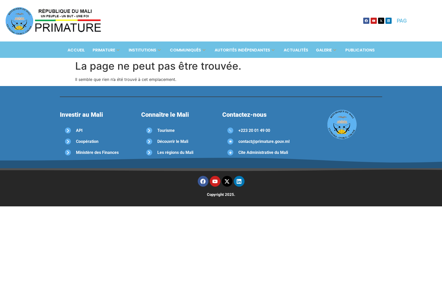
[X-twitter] (381, 21)
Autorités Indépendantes (242, 50)
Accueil (76, 50)
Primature (104, 50)
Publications (360, 50)
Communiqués (185, 50)
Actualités (296, 50)
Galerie (324, 50)
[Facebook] (366, 21)
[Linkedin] (388, 21)
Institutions (142, 50)
